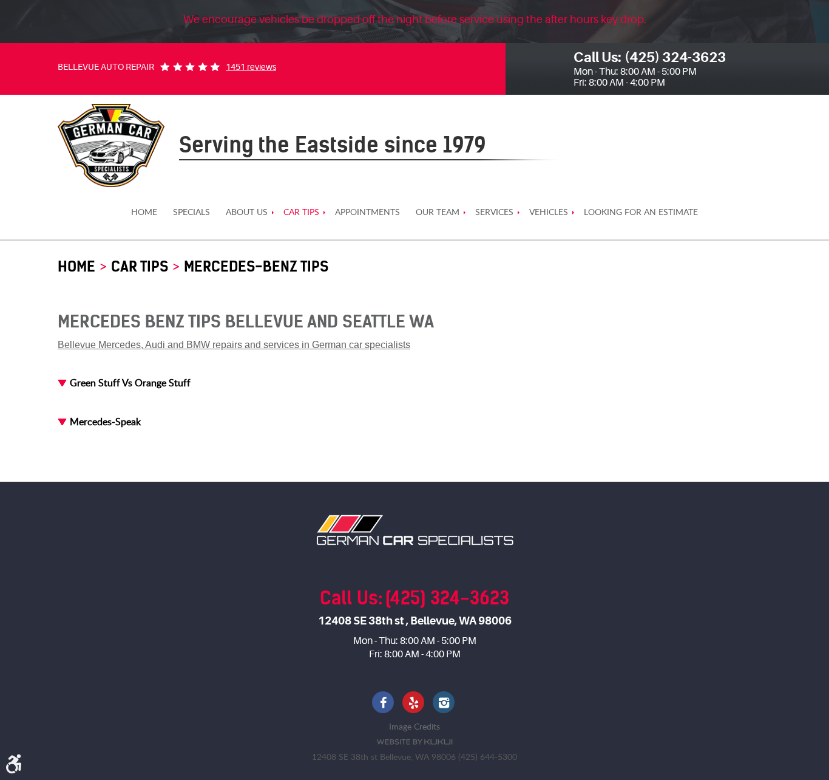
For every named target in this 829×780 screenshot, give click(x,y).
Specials (191, 212)
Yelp (414, 703)
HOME (144, 212)
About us (247, 212)
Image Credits (414, 726)
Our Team (437, 212)
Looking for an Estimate (641, 212)
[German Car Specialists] (111, 145)
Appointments (367, 212)
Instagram (445, 703)
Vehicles (548, 212)
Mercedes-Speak (105, 421)
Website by (414, 742)
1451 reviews (251, 67)
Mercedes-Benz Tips (256, 266)
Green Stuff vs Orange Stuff (130, 382)
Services (494, 212)
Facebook (384, 703)
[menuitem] (144, 212)
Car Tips (301, 212)
